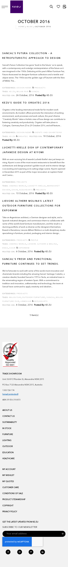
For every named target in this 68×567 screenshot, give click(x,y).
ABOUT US (7, 410)
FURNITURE (7, 434)
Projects (22, 182)
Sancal (50, 297)
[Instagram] (19, 552)
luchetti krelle (37, 186)
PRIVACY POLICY (9, 512)
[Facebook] (8, 552)
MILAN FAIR (15, 297)
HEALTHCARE (8, 459)
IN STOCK (6, 428)
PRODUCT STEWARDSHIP (13, 500)
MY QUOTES (8, 482)
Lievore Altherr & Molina (42, 244)
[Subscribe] (62, 534)
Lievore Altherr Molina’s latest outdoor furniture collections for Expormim (31, 206)
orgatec (23, 136)
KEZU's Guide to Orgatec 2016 (25, 103)
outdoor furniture (33, 297)
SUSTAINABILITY (9, 422)
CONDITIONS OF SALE (12, 494)
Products (40, 88)
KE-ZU (50, 95)
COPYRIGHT (7, 506)
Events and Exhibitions (48, 132)
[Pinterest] (31, 552)
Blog (30, 27)
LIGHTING (6, 440)
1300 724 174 (8, 390)
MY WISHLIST (8, 475)
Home (21, 27)
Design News (24, 88)
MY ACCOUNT (8, 469)
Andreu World (17, 186)
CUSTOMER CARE (10, 488)
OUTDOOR (7, 446)
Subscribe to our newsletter (19, 527)
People (34, 240)
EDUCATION (8, 453)
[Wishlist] (58, 7)
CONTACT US (8, 416)
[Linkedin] (42, 552)
